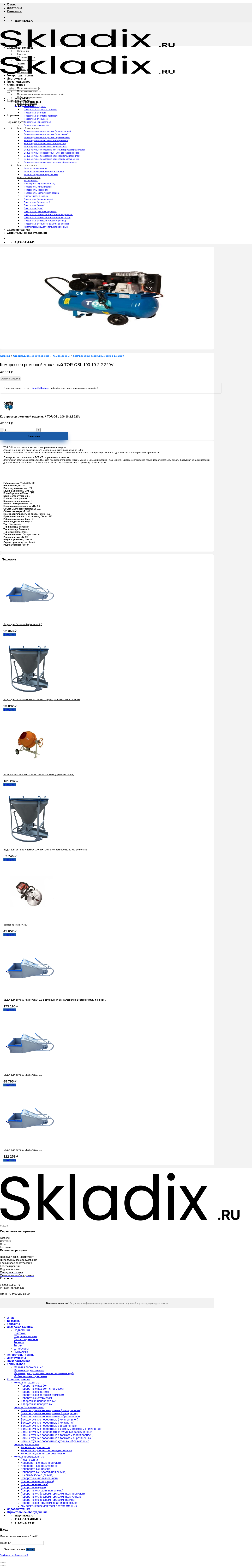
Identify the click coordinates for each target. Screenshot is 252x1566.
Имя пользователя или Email (19, 1536)
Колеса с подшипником (35, 168)
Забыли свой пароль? (14, 1555)
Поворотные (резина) (34, 205)
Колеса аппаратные (27, 103)
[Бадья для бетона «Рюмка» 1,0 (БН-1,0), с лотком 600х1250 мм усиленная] (29, 843)
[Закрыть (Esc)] (1, 1562)
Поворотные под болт (35, 106)
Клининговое (16, 84)
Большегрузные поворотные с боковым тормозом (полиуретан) (55, 150)
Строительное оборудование (27, 232)
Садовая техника (18, 229)
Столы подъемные (26, 60)
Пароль (5, 1542)
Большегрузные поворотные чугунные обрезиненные (50, 162)
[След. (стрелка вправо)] (4, 1565)
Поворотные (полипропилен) (38, 199)
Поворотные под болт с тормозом (40, 109)
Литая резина (31, 180)
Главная (5, 356)
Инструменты (16, 78)
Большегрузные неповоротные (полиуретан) (46, 134)
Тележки (21, 63)
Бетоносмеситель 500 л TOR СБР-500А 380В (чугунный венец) (38, 774)
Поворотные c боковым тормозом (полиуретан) (47, 217)
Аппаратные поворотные (36, 125)
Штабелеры (23, 69)
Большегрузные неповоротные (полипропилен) (47, 131)
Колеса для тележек (27, 165)
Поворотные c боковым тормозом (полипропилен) (48, 214)
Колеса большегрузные (28, 128)
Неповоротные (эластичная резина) (41, 193)
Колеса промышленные (28, 177)
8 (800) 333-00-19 (10, 1284)
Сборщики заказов (26, 57)
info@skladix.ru (40, 388)
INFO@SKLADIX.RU (12, 1287)
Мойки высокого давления (30, 97)
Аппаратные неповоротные (37, 122)
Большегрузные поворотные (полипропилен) (46, 140)
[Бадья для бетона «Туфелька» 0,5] (29, 1068)
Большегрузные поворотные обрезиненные (45, 147)
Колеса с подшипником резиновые (41, 174)
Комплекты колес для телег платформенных (46, 227)
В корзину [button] (9, 634)
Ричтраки (21, 54)
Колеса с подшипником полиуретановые (44, 171)
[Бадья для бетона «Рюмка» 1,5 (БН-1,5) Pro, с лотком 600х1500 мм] (29, 693)
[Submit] (8, 92)
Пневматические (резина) (36, 196)
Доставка (14, 8)
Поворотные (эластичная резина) (40, 211)
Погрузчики (22, 72)
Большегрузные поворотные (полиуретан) (45, 143)
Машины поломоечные (28, 88)
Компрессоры (61, 356)
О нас (11, 4)
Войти (30, 1549)
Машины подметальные (29, 91)
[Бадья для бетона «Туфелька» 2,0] (29, 1143)
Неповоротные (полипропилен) (39, 184)
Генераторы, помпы (20, 75)
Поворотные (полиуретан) (37, 202)
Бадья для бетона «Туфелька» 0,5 (22, 1074)
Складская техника (20, 47)
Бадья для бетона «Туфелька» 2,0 (22, 1149)
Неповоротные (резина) (36, 190)
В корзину (34, 436)
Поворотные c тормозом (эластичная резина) (46, 224)
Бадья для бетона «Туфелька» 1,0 (22, 624)
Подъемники (23, 51)
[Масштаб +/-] (4, 1562)
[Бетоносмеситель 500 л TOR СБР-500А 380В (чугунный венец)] (29, 768)
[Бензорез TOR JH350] (29, 918)
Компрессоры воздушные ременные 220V (98, 356)
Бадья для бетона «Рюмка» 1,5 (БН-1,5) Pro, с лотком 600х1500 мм (41, 699)
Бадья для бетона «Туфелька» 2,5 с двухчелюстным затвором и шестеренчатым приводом (54, 999)
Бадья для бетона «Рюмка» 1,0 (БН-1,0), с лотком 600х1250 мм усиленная (45, 849)
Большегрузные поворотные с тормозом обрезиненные (51, 159)
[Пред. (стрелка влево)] (1, 1565)
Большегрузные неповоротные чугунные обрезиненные (51, 153)
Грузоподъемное (18, 81)
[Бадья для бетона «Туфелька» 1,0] (29, 618)
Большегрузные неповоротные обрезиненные (47, 137)
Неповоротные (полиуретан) (38, 187)
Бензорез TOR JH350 (15, 924)
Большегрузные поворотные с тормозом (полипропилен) (52, 156)
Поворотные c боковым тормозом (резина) (45, 221)
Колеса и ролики (18, 100)
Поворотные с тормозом (36, 119)
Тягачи (20, 66)
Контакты (14, 11)
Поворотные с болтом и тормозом (40, 116)
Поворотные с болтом (35, 113)
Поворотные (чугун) (33, 208)
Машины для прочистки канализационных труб (40, 94)
